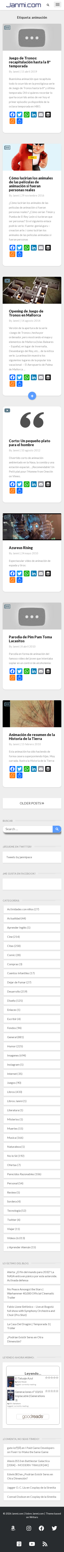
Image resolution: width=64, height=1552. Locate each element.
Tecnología (14, 1210)
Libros (11, 1091)
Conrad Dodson (16, 1496)
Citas (10, 945)
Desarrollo (13, 991)
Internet (12, 1073)
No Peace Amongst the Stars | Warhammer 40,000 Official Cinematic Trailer (30, 1293)
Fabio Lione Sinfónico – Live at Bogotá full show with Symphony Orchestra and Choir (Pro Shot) (31, 1311)
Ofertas (12, 1165)
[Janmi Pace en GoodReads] (19, 1542)
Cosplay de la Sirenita (43, 1487)
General (12, 1037)
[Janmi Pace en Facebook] (41, 1526)
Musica (11, 1137)
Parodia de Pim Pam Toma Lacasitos (30, 639)
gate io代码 (14, 1447)
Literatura (13, 1110)
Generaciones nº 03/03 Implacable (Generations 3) (30, 1396)
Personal (12, 1183)
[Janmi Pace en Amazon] (13, 1526)
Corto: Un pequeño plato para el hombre (29, 443)
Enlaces (11, 1009)
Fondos (11, 1028)
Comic (11, 955)
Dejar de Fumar (16, 982)
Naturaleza (14, 1146)
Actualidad (13, 918)
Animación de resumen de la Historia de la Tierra (32, 736)
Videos (11, 1238)
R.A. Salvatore (15, 1403)
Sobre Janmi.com (34, 1513)
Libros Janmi (15, 1101)
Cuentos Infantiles (18, 973)
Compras (12, 964)
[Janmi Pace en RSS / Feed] (45, 1542)
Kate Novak (22, 1382)
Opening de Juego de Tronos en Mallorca (26, 313)
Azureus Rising (21, 547)
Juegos (11, 1082)
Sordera (12, 1201)
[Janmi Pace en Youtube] (32, 1542)
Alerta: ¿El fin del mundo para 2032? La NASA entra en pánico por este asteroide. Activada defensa (32, 1276)
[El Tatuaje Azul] (10, 1383)
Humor (11, 1046)
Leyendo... (33, 1373)
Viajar (10, 1229)
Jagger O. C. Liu (16, 1487)
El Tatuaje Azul (24, 1378)
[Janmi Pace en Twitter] (54, 1526)
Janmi (16, 71)
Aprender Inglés (16, 927)
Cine (10, 936)
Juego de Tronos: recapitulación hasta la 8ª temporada (29, 62)
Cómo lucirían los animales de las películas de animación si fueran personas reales (31, 184)
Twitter (11, 1219)
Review (11, 1192)
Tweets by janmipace (19, 857)
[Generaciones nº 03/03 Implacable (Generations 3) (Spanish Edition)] (10, 1396)
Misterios (13, 1119)
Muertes (12, 1128)
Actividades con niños (20, 909)
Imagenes (13, 1055)
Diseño (11, 1000)
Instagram (13, 1064)
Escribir (12, 1019)
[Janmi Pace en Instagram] (29, 1526)
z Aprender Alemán (18, 1247)
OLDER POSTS (30, 803)
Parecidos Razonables (20, 1174)
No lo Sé (12, 1155)
